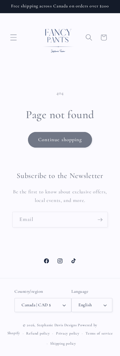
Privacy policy (67, 333)
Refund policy (38, 333)
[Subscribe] (100, 220)
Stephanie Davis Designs (57, 325)
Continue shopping (60, 140)
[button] (13, 37)
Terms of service (99, 333)
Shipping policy (63, 343)
